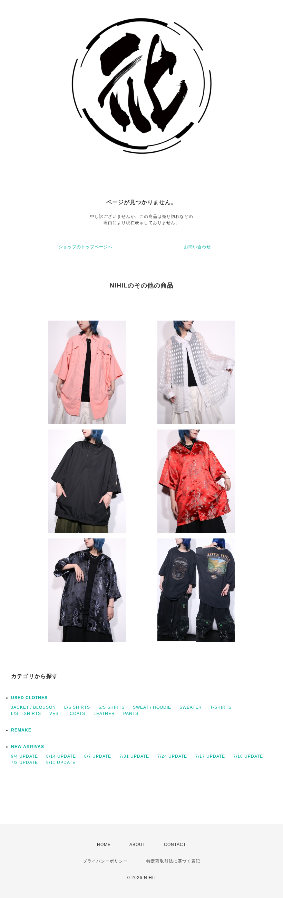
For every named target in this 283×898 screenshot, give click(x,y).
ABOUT (137, 844)
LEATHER (104, 713)
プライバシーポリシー (105, 861)
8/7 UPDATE (97, 756)
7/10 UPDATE (248, 756)
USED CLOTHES (29, 697)
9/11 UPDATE (61, 762)
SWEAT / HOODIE (152, 707)
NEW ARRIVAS (27, 746)
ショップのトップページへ (86, 246)
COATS (77, 713)
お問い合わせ (197, 246)
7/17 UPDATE (210, 756)
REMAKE (21, 730)
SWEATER (190, 707)
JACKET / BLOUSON (33, 707)
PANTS (130, 713)
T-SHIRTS (221, 707)
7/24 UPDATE (172, 756)
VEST (55, 713)
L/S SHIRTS (77, 707)
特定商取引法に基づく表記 (173, 861)
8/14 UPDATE (61, 756)
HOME (104, 844)
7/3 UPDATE (24, 762)
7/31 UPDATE (134, 756)
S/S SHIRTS (111, 707)
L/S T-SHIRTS (26, 713)
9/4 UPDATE (24, 756)
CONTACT (175, 844)
